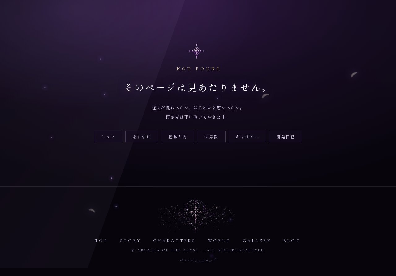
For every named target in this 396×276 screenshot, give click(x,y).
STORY (130, 240)
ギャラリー (247, 137)
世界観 (211, 137)
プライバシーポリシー (198, 260)
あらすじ (141, 137)
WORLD (219, 240)
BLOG (292, 240)
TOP (101, 240)
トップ (108, 137)
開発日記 (285, 137)
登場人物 (177, 137)
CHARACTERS (174, 240)
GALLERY (257, 240)
